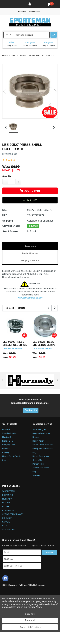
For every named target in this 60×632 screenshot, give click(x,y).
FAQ (34, 452)
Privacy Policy (38, 464)
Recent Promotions (40, 456)
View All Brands (8, 530)
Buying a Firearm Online (42, 449)
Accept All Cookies (30, 627)
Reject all (30, 620)
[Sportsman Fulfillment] (30, 22)
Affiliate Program (39, 429)
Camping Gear (8, 445)
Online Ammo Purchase (42, 445)
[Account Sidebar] (30, 4)
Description (30, 246)
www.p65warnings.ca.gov (30, 298)
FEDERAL (6, 503)
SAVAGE (6, 522)
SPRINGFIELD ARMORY (12, 514)
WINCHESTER (8, 491)
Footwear (6, 449)
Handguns (30, 42)
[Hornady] (30, 380)
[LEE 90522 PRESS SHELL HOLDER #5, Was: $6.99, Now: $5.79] (45, 325)
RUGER (5, 507)
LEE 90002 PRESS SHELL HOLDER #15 (15, 343)
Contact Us (34, 11)
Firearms (6, 429)
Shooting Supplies (9, 433)
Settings (30, 613)
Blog (34, 472)
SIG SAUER (7, 518)
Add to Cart (32, 191)
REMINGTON (8, 510)
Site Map (36, 475)
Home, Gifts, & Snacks (11, 456)
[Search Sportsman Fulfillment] (53, 35)
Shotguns (48, 42)
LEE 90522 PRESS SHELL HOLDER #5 (43, 343)
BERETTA (6, 526)
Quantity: (7, 176)
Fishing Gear (7, 441)
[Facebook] (5, 578)
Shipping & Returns (30, 260)
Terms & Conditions (40, 468)
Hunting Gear (8, 437)
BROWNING (7, 495)
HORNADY (7, 499)
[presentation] (48, 308)
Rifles (11, 42)
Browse (22, 11)
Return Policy (38, 441)
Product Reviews (30, 253)
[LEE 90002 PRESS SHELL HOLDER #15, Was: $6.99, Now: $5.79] (15, 325)
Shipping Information (41, 433)
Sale (4, 460)
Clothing (5, 452)
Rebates (35, 437)
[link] (10, 4)
